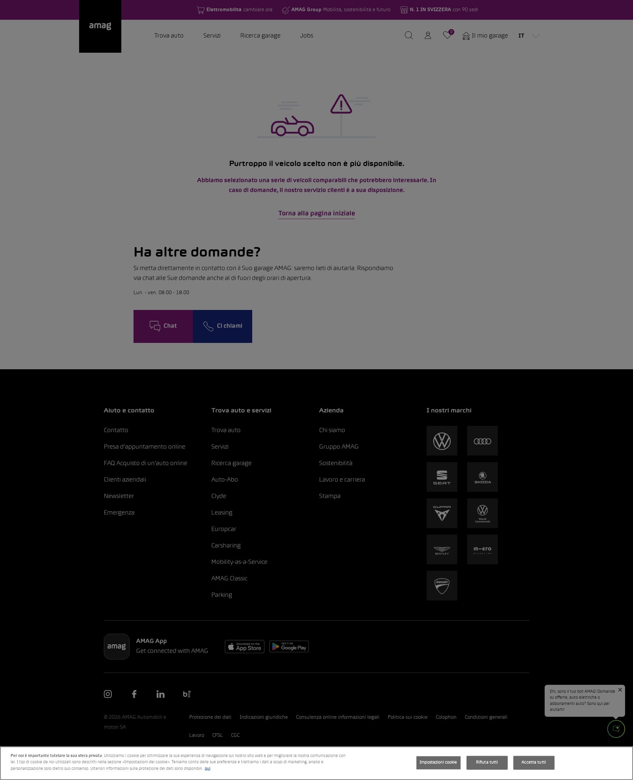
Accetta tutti (534, 763)
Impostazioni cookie (438, 763)
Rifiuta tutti (487, 763)
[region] (316, 763)
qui (207, 769)
